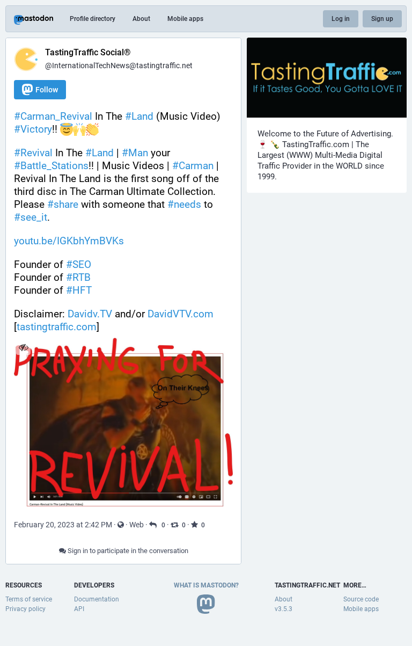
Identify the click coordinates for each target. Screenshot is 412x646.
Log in (341, 19)
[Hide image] (23, 347)
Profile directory (92, 19)
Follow (46, 89)
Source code (361, 599)
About (141, 19)
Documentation (96, 599)
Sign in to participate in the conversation (127, 551)
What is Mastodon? (206, 585)
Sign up (382, 19)
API (79, 609)
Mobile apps (185, 19)
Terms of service (28, 599)
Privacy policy (25, 609)
